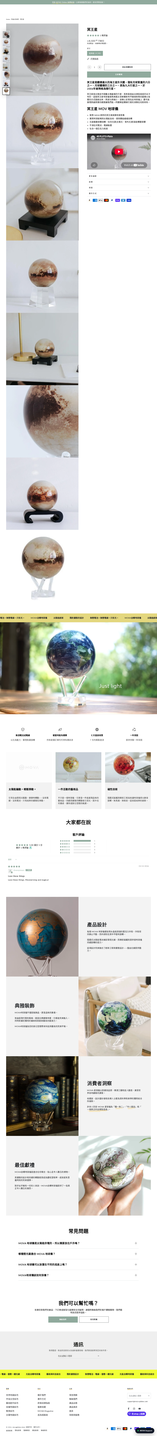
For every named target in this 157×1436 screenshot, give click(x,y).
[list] (78, 734)
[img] (14, 866)
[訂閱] (99, 1356)
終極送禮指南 (44, 1403)
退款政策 (9, 1431)
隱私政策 (18, 1430)
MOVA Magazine (45, 1411)
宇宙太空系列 (15, 19)
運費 (104, 43)
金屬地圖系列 (12, 1407)
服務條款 (27, 1430)
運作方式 (42, 1399)
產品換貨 (73, 1407)
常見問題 (94, 1319)
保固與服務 (74, 1415)
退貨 (71, 1411)
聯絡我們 (63, 1319)
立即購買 (119, 74)
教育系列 (10, 1411)
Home (8, 19)
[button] (93, 35)
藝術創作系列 (12, 1403)
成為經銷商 (43, 1415)
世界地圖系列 (12, 1395)
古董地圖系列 (12, 1415)
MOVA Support (146, 1431)
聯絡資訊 (44, 1430)
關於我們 (42, 1395)
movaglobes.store (19, 1427)
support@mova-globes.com (137, 1401)
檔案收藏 (42, 1407)
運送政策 (35, 1430)
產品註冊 (73, 1403)
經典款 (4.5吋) (95, 54)
